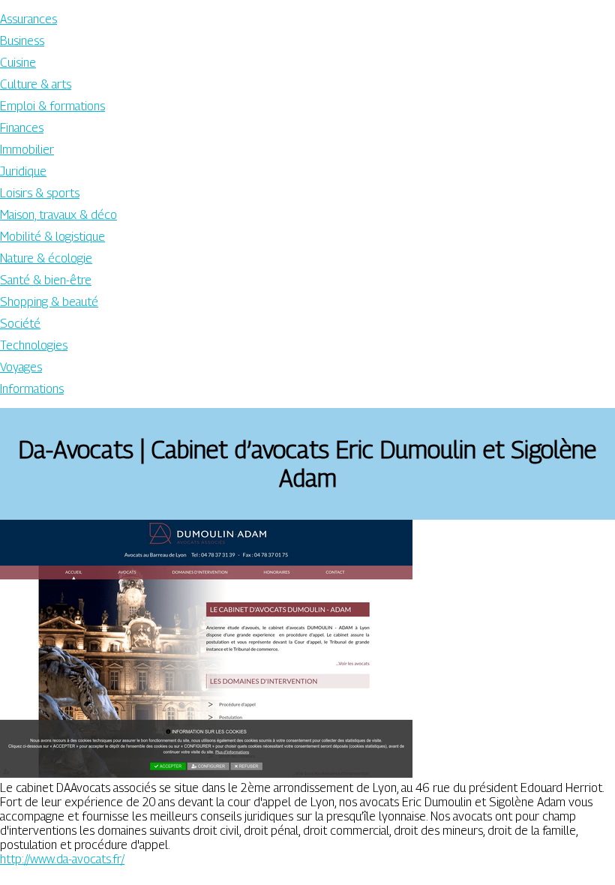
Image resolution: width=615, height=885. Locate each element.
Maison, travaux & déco (58, 215)
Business (22, 41)
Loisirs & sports (40, 193)
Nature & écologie (46, 258)
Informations (32, 389)
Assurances (28, 19)
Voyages (21, 367)
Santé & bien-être (46, 280)
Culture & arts (35, 84)
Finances (22, 128)
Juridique (23, 171)
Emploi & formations (52, 106)
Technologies (34, 345)
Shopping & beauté (49, 302)
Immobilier (27, 149)
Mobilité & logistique (52, 237)
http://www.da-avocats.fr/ (62, 859)
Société (20, 323)
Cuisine (18, 63)
